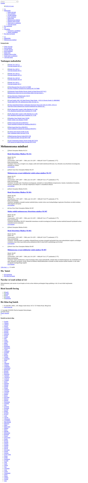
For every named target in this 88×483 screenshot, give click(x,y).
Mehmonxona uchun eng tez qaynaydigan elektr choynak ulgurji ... (26, 93)
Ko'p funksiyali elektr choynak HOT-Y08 (19, 137)
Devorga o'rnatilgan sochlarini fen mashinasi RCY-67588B (24, 88)
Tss (5, 27)
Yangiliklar (7, 29)
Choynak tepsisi (12, 24)
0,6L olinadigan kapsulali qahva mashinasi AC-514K (22, 111)
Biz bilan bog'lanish (9, 34)
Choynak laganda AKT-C (15, 70)
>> (8, 267)
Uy (5, 9)
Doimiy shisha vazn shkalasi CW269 (18, 120)
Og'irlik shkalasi (12, 15)
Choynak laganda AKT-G (15, 75)
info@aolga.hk (8, 307)
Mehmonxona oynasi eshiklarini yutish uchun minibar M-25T (29, 173)
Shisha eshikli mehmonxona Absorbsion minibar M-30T (27, 211)
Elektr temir (11, 18)
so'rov (9, 167)
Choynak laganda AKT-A (15, 66)
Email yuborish (5, 313)
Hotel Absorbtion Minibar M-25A (19, 154)
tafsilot (12, 167)
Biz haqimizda (8, 26)
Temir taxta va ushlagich (14, 23)
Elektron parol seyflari (14, 21)
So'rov (2, 285)
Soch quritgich (11, 13)
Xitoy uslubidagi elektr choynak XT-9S (18, 133)
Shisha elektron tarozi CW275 (16, 97)
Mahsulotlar (7, 10)
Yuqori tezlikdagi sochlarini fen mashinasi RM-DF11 (22, 128)
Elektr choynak (12, 12)
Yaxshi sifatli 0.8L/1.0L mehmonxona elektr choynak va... (23, 102)
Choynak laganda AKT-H (15, 79)
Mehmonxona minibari (14, 20)
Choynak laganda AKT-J (14, 84)
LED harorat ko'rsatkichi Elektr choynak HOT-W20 (22, 142)
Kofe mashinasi (12, 17)
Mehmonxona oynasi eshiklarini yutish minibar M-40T (27, 250)
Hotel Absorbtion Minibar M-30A (19, 192)
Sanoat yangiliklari (13, 32)
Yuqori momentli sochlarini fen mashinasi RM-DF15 (22, 124)
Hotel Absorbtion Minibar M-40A (19, 231)
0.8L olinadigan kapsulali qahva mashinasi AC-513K (22, 115)
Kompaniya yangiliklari (14, 30)
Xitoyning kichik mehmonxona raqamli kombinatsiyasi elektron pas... (26, 106)
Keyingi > (5, 267)
